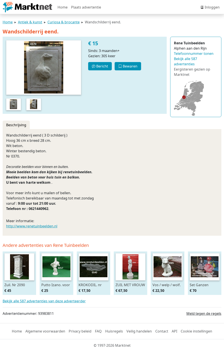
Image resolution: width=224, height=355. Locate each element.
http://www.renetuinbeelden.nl (31, 226)
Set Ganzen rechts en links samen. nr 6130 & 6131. (204, 284)
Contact (161, 331)
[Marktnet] (27, 7)
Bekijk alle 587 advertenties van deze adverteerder (44, 301)
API (174, 331)
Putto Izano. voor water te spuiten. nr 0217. (55, 284)
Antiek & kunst (30, 22)
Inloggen (212, 7)
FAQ (98, 331)
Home (63, 7)
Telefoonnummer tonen (194, 53)
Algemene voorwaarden (45, 331)
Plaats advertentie (86, 7)
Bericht (101, 66)
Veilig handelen (139, 331)
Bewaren (129, 66)
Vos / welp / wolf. (166, 284)
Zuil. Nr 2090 (14, 284)
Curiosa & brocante (63, 22)
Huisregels (114, 331)
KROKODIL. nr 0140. (90, 284)
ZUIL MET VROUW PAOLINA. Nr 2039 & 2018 (130, 284)
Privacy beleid (80, 331)
